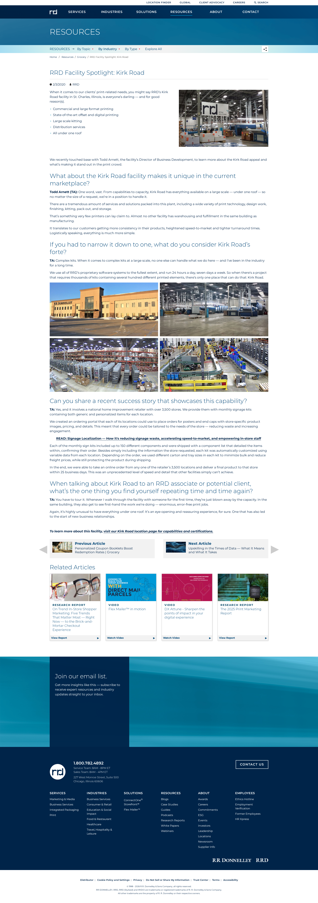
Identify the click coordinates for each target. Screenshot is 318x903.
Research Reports (173, 820)
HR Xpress (242, 819)
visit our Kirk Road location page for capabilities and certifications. (158, 531)
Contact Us (252, 764)
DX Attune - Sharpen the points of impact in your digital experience (184, 613)
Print (53, 815)
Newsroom (205, 841)
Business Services (61, 804)
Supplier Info (206, 846)
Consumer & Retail (99, 804)
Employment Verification (244, 806)
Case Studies (169, 804)
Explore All (153, 49)
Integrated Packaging (64, 809)
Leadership (205, 831)
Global (185, 2)
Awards (203, 799)
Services (57, 793)
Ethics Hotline (244, 799)
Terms (215, 879)
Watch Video (130, 637)
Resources (60, 49)
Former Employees (248, 813)
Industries (96, 793)
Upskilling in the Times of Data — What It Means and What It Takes (226, 547)
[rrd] (53, 12)
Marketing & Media (62, 799)
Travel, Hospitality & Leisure (99, 831)
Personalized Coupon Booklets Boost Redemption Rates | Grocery (104, 547)
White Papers (170, 825)
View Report (75, 637)
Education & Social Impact (99, 811)
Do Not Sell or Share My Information (167, 879)
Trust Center (200, 879)
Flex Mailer (132, 809)
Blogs (164, 799)
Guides (165, 809)
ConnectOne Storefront (133, 802)
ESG (201, 815)
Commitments (208, 809)
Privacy (137, 879)
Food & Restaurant (99, 819)
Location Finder (158, 2)
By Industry (107, 49)
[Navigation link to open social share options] (265, 49)
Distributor (86, 879)
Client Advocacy (211, 2)
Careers (239, 2)
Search (263, 2)
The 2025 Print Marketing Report (240, 611)
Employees (245, 793)
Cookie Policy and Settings (113, 879)
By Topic (83, 49)
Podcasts (167, 815)
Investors (204, 825)
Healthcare (94, 824)
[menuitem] (77, 14)
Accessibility (230, 879)
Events (202, 820)
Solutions (133, 793)
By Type (131, 49)
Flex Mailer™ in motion (127, 609)
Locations (204, 836)
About (204, 793)
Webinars (167, 831)
